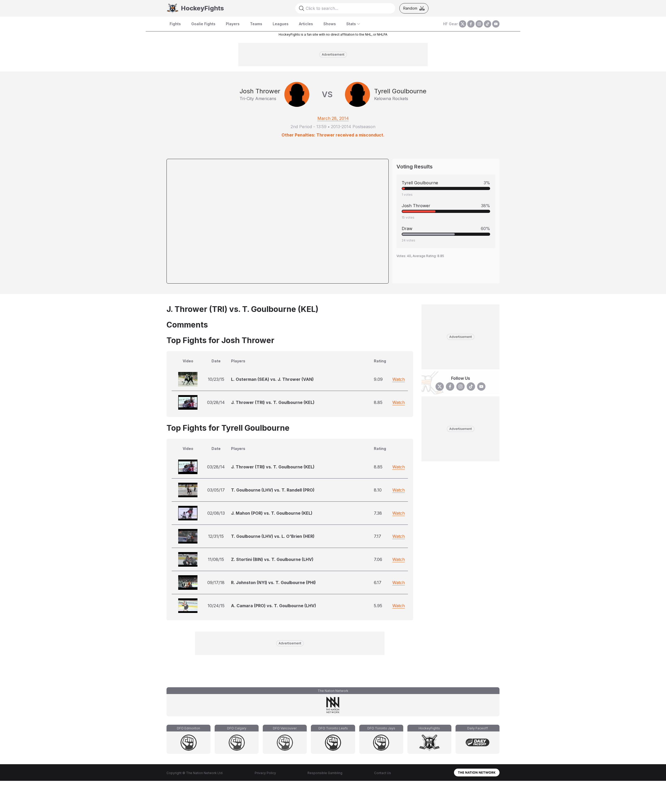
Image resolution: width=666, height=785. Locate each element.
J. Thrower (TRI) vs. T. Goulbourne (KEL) (273, 402)
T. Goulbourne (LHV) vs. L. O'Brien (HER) (273, 536)
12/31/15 (216, 536)
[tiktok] (487, 24)
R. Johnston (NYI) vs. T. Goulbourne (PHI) (273, 582)
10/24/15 (216, 605)
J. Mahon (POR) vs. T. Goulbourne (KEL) (271, 513)
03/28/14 (216, 402)
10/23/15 (216, 379)
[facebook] (471, 24)
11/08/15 (216, 559)
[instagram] (479, 24)
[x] (462, 24)
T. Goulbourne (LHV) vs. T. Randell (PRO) (273, 490)
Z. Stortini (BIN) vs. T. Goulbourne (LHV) (272, 559)
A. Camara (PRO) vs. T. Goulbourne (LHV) (273, 605)
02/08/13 (216, 513)
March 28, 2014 (333, 118)
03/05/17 (216, 490)
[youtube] (495, 24)
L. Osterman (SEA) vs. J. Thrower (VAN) (272, 379)
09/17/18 (216, 582)
